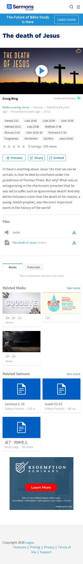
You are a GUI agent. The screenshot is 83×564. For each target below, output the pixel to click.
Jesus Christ (66, 138)
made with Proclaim (65, 98)
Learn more (66, 19)
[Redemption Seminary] (41, 483)
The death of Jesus (29, 242)
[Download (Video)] (75, 242)
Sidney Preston (14, 408)
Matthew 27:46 (53, 126)
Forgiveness (11, 138)
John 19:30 (67, 121)
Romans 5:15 (12, 132)
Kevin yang (12, 447)
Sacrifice (48, 138)
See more (73, 288)
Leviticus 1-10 (14, 404)
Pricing (35, 547)
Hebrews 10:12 (13, 126)
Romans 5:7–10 (57, 132)
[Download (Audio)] (75, 232)
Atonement (30, 138)
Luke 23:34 (48, 121)
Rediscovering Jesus (16, 107)
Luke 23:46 (33, 126)
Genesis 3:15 (11, 121)
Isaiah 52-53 (53, 404)
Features (19, 547)
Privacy (49, 547)
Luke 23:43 (30, 121)
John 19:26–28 (34, 132)
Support (46, 552)
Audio (16, 232)
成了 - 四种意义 (16, 442)
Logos (29, 542)
